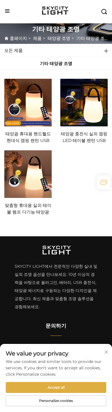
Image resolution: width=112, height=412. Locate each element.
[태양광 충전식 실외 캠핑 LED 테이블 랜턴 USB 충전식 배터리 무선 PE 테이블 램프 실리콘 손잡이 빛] (84, 102)
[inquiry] (104, 182)
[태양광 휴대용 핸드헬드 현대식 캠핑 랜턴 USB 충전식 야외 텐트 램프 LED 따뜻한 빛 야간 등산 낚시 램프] (28, 102)
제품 (37, 38)
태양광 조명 (59, 38)
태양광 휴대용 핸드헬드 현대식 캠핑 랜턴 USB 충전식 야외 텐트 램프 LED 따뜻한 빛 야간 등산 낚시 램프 (28, 137)
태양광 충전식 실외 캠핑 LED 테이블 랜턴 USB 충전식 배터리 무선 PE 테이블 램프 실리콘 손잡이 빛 (84, 137)
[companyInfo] (56, 11)
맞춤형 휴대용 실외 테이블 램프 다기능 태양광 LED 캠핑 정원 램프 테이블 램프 (28, 209)
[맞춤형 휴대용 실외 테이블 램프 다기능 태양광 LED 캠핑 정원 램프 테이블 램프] (28, 174)
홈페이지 (18, 38)
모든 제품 (13, 50)
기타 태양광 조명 (92, 38)
